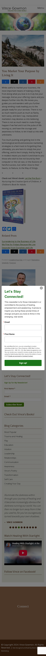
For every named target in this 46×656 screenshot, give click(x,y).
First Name (10, 334)
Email (7, 322)
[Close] (41, 288)
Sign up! (23, 363)
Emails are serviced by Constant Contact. (20, 356)
